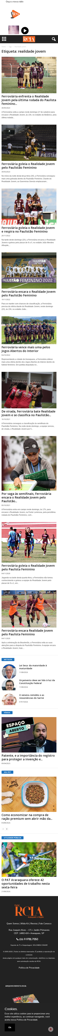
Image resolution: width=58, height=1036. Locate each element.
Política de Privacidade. (27, 1020)
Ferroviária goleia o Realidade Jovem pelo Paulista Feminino (28, 567)
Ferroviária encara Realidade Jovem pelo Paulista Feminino (27, 632)
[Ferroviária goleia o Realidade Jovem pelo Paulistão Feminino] (29, 143)
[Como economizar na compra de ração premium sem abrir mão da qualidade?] (29, 794)
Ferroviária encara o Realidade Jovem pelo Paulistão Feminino (29, 293)
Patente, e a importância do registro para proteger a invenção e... (28, 757)
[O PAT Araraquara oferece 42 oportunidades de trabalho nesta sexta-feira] (29, 859)
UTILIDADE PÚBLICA (12, 838)
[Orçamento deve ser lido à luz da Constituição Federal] (9, 684)
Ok (9, 1027)
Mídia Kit (25, 923)
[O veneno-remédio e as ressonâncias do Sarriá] (9, 699)
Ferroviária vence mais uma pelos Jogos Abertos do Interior (26, 349)
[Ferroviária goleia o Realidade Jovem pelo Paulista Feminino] (29, 542)
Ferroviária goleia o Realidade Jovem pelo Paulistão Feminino (28, 166)
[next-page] (6, 829)
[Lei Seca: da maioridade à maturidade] (9, 671)
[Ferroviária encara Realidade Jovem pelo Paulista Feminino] (29, 609)
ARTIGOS (8, 659)
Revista (33, 923)
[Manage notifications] (50, 1029)
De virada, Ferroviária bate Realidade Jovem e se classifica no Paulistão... (28, 413)
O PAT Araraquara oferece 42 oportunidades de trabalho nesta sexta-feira (26, 883)
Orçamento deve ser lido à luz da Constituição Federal (37, 682)
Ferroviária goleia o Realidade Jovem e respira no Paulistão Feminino (28, 229)
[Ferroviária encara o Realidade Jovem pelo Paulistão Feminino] (29, 270)
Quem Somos (13, 923)
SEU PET (7, 772)
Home (4, 47)
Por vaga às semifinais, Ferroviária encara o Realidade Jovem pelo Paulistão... (26, 497)
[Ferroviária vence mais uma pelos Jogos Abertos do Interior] (29, 330)
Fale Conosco (45, 923)
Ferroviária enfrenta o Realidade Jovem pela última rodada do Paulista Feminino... (29, 100)
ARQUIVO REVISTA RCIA (15, 986)
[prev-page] (3, 829)
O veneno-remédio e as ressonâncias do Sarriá (31, 696)
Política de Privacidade (29, 968)
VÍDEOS (7, 712)
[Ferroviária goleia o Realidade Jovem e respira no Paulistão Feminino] (29, 207)
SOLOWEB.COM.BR (40, 945)
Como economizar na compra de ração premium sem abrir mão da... (27, 817)
